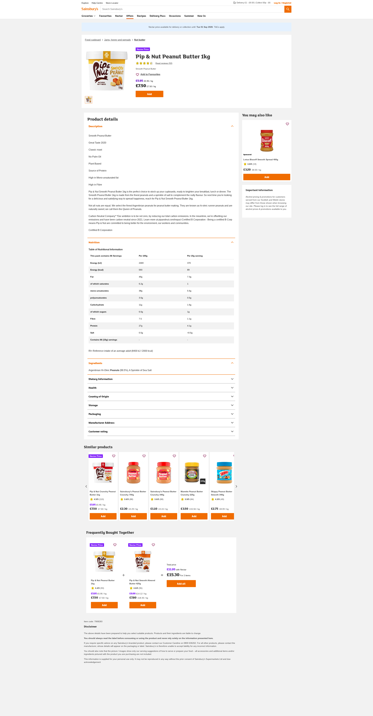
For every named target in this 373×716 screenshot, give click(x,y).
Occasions (175, 16)
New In (201, 16)
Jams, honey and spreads (117, 40)
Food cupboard (93, 40)
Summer (189, 16)
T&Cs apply (219, 27)
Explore (85, 3)
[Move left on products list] (86, 486)
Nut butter (139, 40)
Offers (129, 16)
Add (149, 94)
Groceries (87, 16)
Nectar (119, 16)
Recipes (141, 16)
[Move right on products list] (236, 486)
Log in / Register (282, 2)
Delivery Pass (158, 16)
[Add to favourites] (114, 456)
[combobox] (192, 9)
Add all (181, 583)
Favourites (105, 16)
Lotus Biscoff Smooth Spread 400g (260, 159)
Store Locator (112, 3)
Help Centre (97, 3)
